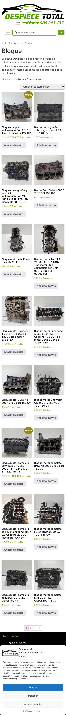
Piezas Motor (16, 43)
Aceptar (33, 687)
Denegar (33, 695)
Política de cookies (31, 711)
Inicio (4, 43)
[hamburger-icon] (8, 32)
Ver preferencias (33, 704)
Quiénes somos (17, 642)
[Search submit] (61, 32)
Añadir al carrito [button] (13, 145)
